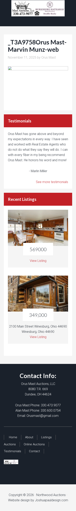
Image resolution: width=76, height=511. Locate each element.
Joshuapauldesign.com (51, 500)
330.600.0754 (51, 410)
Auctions (10, 444)
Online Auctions (34, 444)
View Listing (38, 261)
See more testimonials (52, 182)
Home (13, 437)
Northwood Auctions (38, 8)
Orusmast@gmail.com (43, 416)
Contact (34, 451)
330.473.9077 (51, 405)
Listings (46, 437)
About (29, 437)
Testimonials (12, 451)
